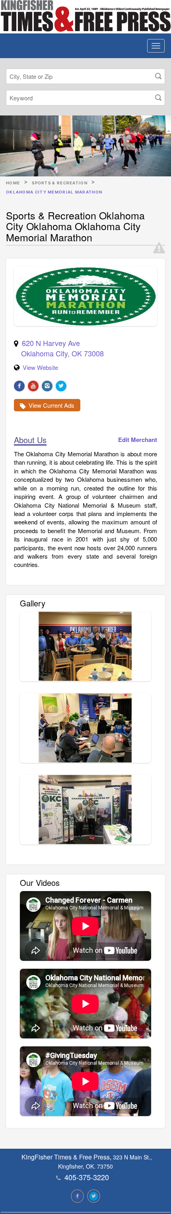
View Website (40, 367)
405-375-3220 (86, 1177)
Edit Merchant (137, 440)
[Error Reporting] (159, 248)
